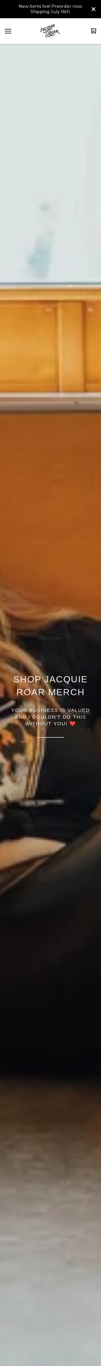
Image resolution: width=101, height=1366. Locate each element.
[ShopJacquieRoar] (50, 31)
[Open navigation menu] (8, 31)
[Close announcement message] (93, 9)
